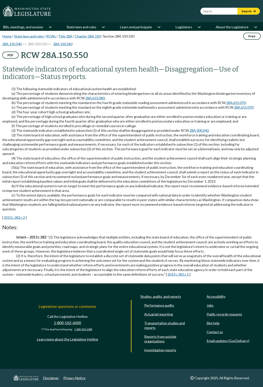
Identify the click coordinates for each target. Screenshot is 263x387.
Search (247, 11)
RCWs (51, 36)
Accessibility (216, 296)
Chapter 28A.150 (88, 36)
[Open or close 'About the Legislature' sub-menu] (255, 27)
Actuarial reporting (158, 314)
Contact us (215, 332)
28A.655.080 (95, 98)
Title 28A (65, 36)
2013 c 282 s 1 (178, 274)
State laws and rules (81, 27)
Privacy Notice (74, 378)
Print (251, 36)
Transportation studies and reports (164, 325)
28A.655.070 (235, 103)
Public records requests (224, 314)
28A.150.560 (62, 44)
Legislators (183, 27)
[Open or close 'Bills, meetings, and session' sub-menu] (50, 27)
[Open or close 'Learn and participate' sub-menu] (158, 27)
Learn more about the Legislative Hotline (67, 339)
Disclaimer (51, 378)
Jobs (210, 305)
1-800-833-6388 (83, 329)
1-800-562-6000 (67, 323)
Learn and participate (136, 27)
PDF (10, 55)
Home (7, 36)
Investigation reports (160, 350)
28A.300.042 (199, 130)
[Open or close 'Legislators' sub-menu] (199, 27)
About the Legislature (232, 27)
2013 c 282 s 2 (14, 217)
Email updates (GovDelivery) (228, 341)
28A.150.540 (12, 44)
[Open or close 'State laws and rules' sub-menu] (103, 27)
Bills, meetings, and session (23, 27)
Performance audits (159, 305)
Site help (213, 323)
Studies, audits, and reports (160, 296)
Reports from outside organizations (160, 338)
